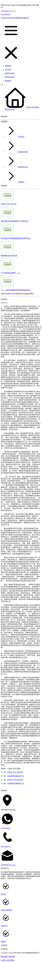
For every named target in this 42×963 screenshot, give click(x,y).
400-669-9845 (5, 828)
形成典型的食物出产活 (15, 776)
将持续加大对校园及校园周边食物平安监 (15, 238)
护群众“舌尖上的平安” (9, 204)
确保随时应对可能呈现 (9, 255)
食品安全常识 (10, 109)
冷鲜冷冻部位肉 (6, 910)
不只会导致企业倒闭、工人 (10, 273)
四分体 (3, 894)
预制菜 (3, 941)
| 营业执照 (11, 956)
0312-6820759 (5, 14)
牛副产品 (4, 926)
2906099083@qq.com (8, 11)
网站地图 (4, 956)
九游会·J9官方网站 (32, 107)
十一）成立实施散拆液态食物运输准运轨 (15, 290)
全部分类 (4, 121)
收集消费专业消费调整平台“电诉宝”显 (14, 221)
